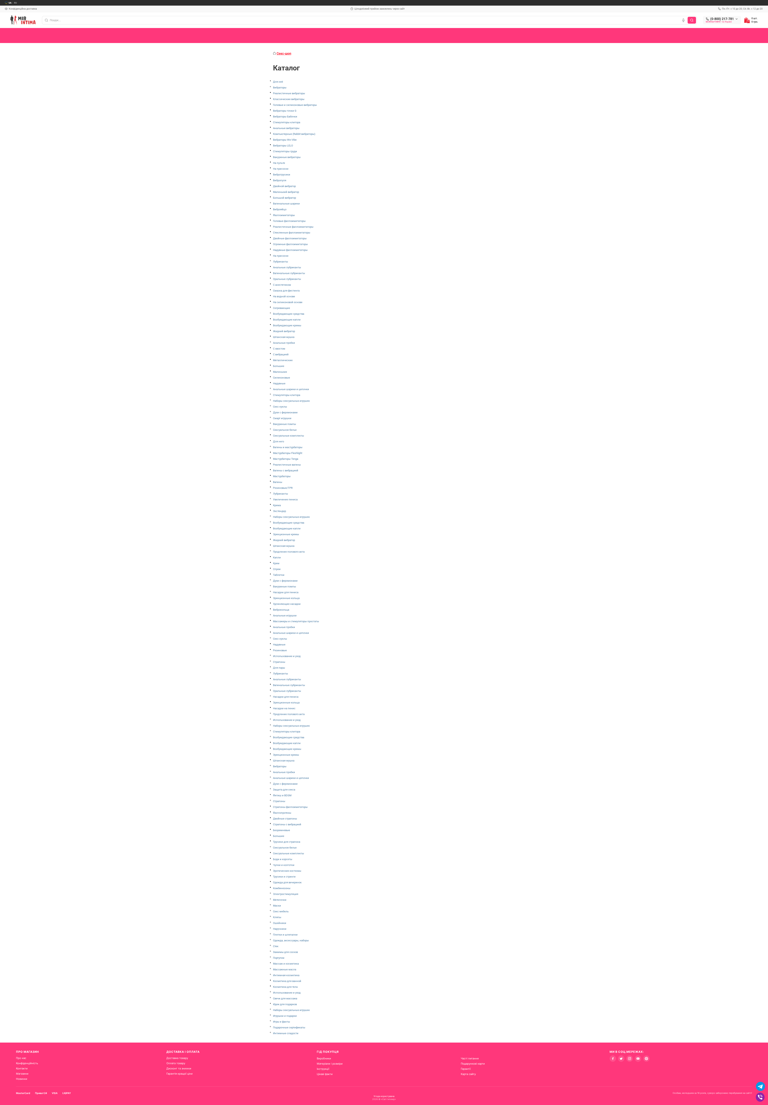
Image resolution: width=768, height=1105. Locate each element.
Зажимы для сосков (285, 952)
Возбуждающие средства (288, 313)
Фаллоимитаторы (284, 215)
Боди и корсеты (282, 859)
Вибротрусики (281, 174)
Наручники (279, 928)
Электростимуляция (285, 894)
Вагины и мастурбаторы (287, 447)
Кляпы (277, 917)
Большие (278, 366)
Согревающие (281, 308)
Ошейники (279, 923)
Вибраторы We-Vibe (285, 139)
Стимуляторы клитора (286, 122)
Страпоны (279, 661)
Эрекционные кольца (286, 598)
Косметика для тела (285, 986)
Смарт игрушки (282, 418)
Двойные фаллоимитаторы (290, 238)
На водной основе (284, 296)
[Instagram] (629, 1058)
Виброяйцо (279, 209)
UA (10, 3)
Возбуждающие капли (287, 319)
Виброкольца (281, 609)
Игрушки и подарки (285, 1015)
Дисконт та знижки (178, 1068)
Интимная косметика (286, 975)
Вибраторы (279, 87)
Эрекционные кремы (286, 534)
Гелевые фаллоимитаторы (289, 220)
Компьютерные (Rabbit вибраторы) (294, 133)
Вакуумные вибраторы (287, 157)
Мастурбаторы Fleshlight (287, 453)
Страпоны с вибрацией (287, 824)
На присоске (280, 168)
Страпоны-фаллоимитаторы (290, 806)
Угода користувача (384, 1096)
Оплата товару (175, 1063)
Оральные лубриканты (287, 279)
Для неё (278, 81)
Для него (278, 441)
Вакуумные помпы (284, 424)
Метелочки (279, 899)
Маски (277, 905)
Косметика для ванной (287, 981)
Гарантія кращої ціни (179, 1073)
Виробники (324, 1058)
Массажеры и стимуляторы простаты (296, 621)
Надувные (279, 383)
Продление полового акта (289, 551)
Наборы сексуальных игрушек (291, 400)
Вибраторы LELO (283, 145)
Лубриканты (280, 261)
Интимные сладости (285, 1033)
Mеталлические (283, 360)
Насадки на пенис (284, 708)
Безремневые (281, 830)
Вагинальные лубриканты (289, 273)
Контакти (22, 1068)
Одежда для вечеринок (287, 882)
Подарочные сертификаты (289, 1027)
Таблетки (278, 574)
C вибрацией (281, 354)
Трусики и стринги (284, 876)
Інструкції (323, 1068)
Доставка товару (177, 1058)
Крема (277, 505)
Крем (276, 563)
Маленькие (280, 371)
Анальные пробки (284, 342)
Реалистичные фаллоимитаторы (293, 226)
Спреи (277, 569)
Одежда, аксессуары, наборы (291, 940)
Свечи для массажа (285, 998)
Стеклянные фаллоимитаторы (291, 232)
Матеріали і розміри (330, 1063)
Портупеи (278, 957)
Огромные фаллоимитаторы (290, 244)
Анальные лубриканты (287, 267)
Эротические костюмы (287, 870)
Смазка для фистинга (286, 290)
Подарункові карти (473, 1063)
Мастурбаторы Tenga (285, 458)
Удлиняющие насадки (287, 603)
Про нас (21, 1058)
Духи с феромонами (285, 412)
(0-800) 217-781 (722, 19)
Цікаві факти (325, 1074)
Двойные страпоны (285, 818)
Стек (275, 946)
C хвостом (279, 348)
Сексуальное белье (285, 429)
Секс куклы (280, 406)
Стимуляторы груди (285, 151)
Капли (277, 557)
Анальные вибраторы (286, 128)
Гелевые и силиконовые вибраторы (295, 104)
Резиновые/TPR (283, 487)
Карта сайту (468, 1074)
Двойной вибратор (284, 186)
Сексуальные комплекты (288, 435)
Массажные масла (284, 969)
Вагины (277, 482)
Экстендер (279, 511)
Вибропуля (279, 180)
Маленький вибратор (286, 191)
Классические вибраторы (288, 99)
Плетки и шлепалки (285, 934)
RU (15, 3)
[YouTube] (638, 1058)
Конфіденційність (27, 1063)
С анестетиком (282, 284)
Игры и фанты (281, 1021)
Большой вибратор (284, 197)
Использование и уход (287, 656)
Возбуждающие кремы (287, 325)
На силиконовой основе (287, 302)
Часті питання (470, 1058)
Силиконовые (281, 377)
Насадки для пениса (285, 592)
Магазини (22, 1073)
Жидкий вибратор (284, 331)
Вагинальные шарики (286, 203)
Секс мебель (281, 911)
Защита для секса (284, 789)
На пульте (279, 162)
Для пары (279, 667)
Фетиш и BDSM (282, 795)
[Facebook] (613, 1058)
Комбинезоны (281, 888)
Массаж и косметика (286, 963)
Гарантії (466, 1068)
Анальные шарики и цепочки (291, 389)
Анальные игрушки (285, 615)
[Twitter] (621, 1058)
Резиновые (280, 650)
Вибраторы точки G (284, 110)
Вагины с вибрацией (285, 470)
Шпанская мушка (283, 337)
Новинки (21, 1078)
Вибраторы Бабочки (285, 116)
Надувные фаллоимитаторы (290, 249)
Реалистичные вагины (287, 464)
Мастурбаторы (282, 476)
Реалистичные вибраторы (289, 93)
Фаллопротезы (282, 812)
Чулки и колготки (283, 865)
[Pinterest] (646, 1058)
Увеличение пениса (285, 499)
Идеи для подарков (285, 1004)
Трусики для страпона (286, 841)
